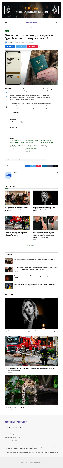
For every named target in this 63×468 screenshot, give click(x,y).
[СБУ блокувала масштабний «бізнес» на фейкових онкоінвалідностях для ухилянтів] (17, 198)
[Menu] (6, 22)
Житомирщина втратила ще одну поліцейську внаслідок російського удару (44, 208)
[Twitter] (6, 96)
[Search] (57, 22)
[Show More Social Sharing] (39, 46)
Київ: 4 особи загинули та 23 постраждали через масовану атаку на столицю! (33, 276)
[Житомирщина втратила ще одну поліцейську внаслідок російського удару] (45, 198)
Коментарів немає (24, 42)
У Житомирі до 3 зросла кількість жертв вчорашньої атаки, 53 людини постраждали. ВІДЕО (17, 234)
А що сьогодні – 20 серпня (16, 407)
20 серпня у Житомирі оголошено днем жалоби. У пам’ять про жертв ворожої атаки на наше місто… (34, 285)
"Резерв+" (13, 160)
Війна (6, 31)
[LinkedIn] (6, 100)
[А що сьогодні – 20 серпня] (31, 390)
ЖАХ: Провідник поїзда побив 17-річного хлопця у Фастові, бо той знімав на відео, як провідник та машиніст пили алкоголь (44, 234)
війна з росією (21, 160)
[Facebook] (6, 93)
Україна (43, 160)
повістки (37, 160)
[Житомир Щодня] (31, 22)
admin (12, 42)
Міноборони (30, 160)
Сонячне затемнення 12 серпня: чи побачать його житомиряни (47, 142)
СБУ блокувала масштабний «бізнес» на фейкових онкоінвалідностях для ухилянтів (17, 208)
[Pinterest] (6, 103)
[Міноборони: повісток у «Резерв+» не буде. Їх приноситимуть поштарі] (31, 67)
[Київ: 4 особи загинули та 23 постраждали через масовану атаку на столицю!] (9, 278)
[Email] (6, 107)
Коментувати (31, 245)
